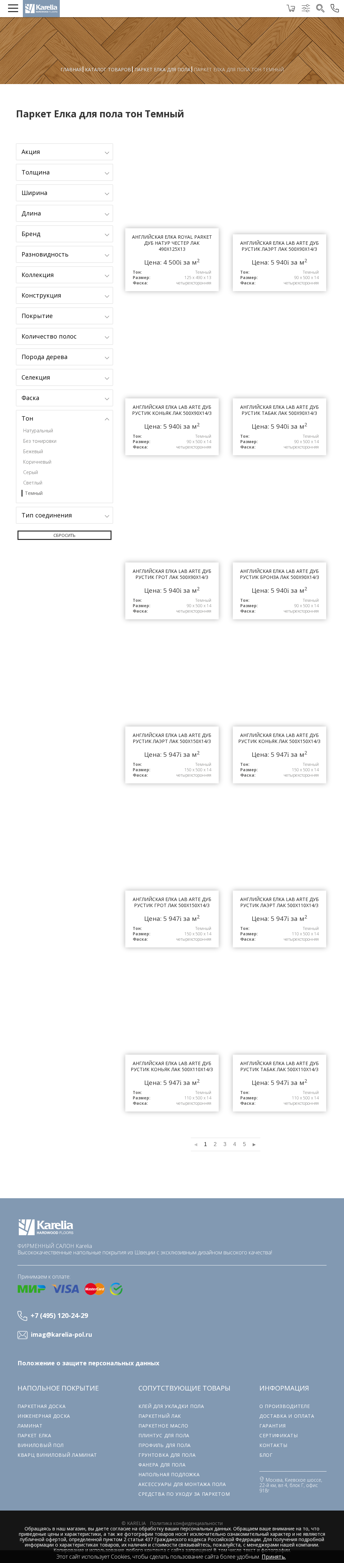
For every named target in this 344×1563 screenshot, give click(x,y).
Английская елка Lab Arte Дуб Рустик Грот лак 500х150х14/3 (172, 873)
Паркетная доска (41, 1406)
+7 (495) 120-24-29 (59, 1315)
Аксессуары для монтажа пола (182, 1484)
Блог (266, 1455)
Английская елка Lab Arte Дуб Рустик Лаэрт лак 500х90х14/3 (279, 217)
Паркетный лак (159, 1416)
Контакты (273, 1445)
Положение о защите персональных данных (88, 1363)
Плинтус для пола (163, 1435)
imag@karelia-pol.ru (61, 1334)
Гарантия (272, 1425)
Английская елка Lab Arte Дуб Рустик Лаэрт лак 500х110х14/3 (279, 873)
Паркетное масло (163, 1425)
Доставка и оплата (286, 1416)
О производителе (284, 1406)
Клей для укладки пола (171, 1406)
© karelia (134, 1523)
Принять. (274, 1557)
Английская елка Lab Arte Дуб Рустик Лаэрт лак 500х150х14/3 (172, 709)
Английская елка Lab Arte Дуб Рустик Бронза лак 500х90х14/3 (279, 545)
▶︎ (254, 1144)
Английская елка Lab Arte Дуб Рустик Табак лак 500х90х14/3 (279, 381)
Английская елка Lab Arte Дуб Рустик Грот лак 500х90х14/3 (172, 545)
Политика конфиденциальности (186, 1523)
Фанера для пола (162, 1464)
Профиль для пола (164, 1445)
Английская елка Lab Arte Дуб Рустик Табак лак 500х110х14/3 (279, 1037)
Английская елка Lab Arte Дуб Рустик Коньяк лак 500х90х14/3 (172, 381)
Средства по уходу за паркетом (184, 1494)
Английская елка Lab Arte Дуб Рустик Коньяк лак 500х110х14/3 (172, 1037)
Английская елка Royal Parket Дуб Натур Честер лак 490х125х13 (172, 217)
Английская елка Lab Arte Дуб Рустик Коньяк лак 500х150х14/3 (279, 709)
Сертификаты (278, 1435)
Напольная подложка (169, 1474)
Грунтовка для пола (167, 1455)
